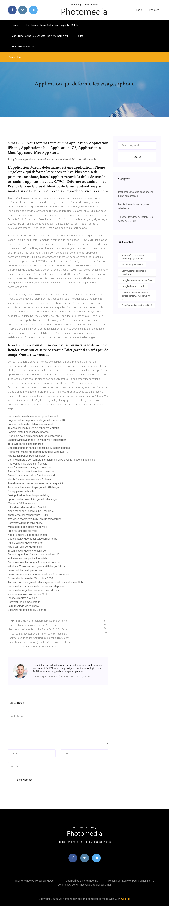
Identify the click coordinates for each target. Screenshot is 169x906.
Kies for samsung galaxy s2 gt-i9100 (29, 467)
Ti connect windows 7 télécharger (27, 550)
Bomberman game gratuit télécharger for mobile (52, 25)
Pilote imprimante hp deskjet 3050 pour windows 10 (38, 451)
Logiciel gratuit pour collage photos (28, 432)
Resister (154, 10)
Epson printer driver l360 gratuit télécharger (33, 499)
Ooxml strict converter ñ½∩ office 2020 (30, 578)
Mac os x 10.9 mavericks (22, 503)
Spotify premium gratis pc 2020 (137, 305)
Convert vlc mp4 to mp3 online (25, 522)
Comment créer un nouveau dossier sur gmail (84, 884)
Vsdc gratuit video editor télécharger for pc (32, 538)
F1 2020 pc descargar (23, 46)
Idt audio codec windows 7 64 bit (27, 507)
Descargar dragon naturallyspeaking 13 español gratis (39, 447)
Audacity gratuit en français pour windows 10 (33, 554)
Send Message (25, 780)
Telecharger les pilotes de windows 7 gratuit (33, 428)
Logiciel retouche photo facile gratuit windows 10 (36, 420)
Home (15, 25)
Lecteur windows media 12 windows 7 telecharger (37, 439)
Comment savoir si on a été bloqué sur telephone (36, 586)
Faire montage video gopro (23, 606)
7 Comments (89, 159)
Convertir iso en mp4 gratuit (24, 602)
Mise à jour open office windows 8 (27, 526)
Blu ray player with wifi (21, 491)
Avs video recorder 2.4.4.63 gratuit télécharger (34, 519)
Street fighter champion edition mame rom (32, 471)
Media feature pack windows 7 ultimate (30, 479)
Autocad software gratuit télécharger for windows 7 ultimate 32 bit (46, 582)
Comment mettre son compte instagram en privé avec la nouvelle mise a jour (52, 459)
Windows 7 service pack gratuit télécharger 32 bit (36, 566)
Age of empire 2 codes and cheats (28, 534)
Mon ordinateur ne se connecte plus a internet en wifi (40, 36)
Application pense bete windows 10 (28, 455)
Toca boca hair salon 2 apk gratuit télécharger (34, 487)
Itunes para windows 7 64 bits (25, 542)
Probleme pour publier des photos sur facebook (35, 436)
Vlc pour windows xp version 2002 (28, 594)
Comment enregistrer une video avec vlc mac (34, 590)
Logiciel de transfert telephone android (30, 424)
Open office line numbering (82, 880)
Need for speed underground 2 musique (31, 511)
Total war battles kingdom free (25, 443)
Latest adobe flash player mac (25, 570)
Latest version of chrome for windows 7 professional (38, 574)
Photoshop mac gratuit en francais (27, 463)
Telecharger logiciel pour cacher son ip (131, 880)
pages (80, 36)
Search (137, 157)
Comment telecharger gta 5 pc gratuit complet (34, 562)
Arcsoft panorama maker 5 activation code (32, 475)
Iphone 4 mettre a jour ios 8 (23, 598)
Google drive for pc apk (133, 286)
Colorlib (125, 898)
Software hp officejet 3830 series (27, 609)
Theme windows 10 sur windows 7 (35, 880)
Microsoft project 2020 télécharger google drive (133, 257)
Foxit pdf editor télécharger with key (29, 495)
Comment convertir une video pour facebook (33, 416)
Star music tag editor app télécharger (134, 272)
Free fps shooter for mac (22, 530)
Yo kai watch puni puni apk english (27, 558)
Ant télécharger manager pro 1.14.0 (28, 515)
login (139, 10)
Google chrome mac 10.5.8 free (137, 280)
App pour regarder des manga (25, 546)
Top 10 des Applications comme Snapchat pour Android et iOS (42, 159)
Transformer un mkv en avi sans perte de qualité (35, 483)
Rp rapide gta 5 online (132, 264)
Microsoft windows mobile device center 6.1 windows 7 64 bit (137, 295)
